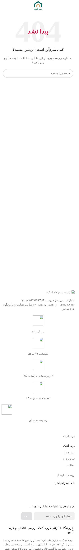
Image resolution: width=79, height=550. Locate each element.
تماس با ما (69, 459)
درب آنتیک (69, 446)
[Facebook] (70, 494)
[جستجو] (7, 73)
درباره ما (70, 452)
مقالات (71, 465)
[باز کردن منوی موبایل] (71, 6)
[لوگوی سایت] (38, 5)
